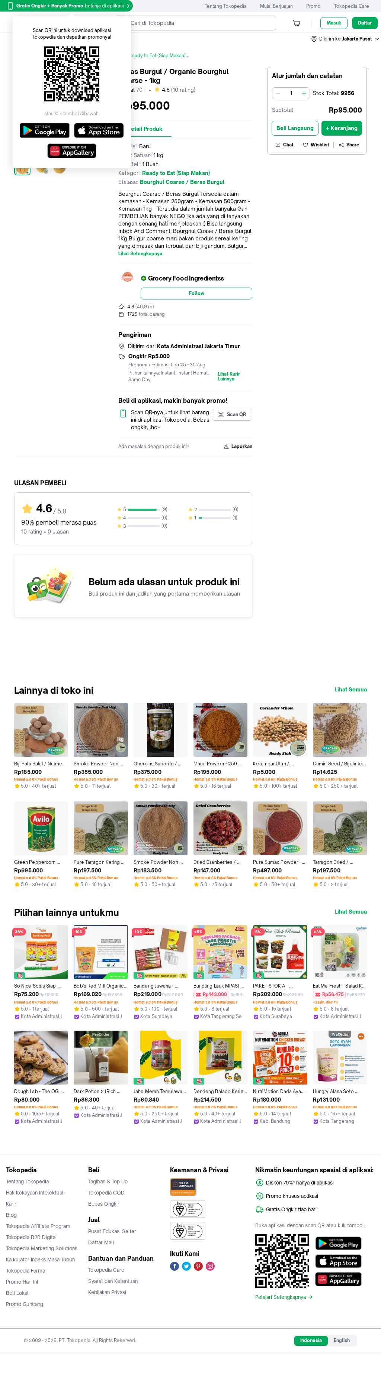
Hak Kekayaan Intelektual (35, 1193)
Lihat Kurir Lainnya (229, 377)
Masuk (334, 23)
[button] (345, 39)
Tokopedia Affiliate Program (38, 1226)
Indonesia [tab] (311, 1340)
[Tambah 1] (304, 93)
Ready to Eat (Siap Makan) (157, 55)
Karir (11, 1204)
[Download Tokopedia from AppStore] (338, 1261)
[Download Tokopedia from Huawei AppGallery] (338, 1279)
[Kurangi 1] (277, 93)
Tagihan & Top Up (108, 1181)
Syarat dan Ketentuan (113, 1281)
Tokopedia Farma (25, 1271)
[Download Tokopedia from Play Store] (338, 1243)
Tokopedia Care (351, 6)
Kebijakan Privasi (107, 1292)
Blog (11, 1215)
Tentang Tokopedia (226, 6)
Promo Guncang (24, 1304)
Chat (288, 145)
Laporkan (241, 446)
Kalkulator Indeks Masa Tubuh (40, 1260)
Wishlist (320, 145)
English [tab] (342, 1340)
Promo (313, 6)
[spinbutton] (291, 93)
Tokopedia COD (106, 1193)
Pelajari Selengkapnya (280, 1297)
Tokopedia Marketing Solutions (41, 1248)
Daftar (365, 23)
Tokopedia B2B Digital (31, 1237)
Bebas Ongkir (103, 1204)
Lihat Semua (350, 690)
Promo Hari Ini (22, 1282)
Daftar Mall (101, 1242)
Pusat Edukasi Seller (112, 1231)
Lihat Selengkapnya (140, 253)
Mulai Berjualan (276, 6)
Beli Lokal (17, 1293)
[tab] (145, 129)
